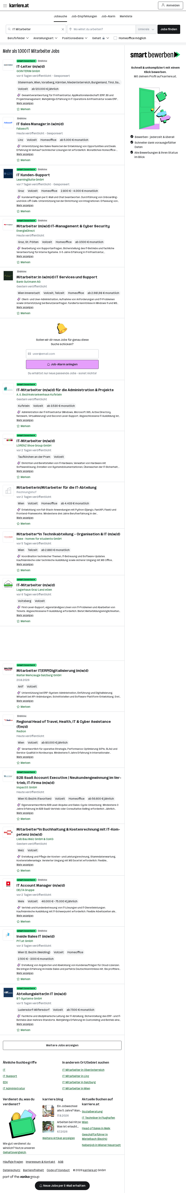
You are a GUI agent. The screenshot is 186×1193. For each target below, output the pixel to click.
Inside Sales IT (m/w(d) (35, 936)
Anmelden (173, 5)
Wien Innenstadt (29, 293)
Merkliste (126, 16)
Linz (20, 140)
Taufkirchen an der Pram (34, 457)
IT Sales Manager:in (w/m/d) (40, 124)
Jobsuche (60, 16)
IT (4, 1070)
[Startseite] (20, 5)
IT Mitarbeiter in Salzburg (79, 1082)
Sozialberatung (92, 1111)
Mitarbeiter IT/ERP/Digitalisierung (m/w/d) (52, 670)
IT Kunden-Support (33, 175)
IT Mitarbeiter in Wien (76, 1088)
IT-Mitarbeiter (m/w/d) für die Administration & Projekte (65, 390)
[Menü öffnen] (5, 5)
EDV (5, 1082)
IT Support (10, 1076)
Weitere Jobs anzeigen (62, 1045)
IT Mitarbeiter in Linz (75, 1076)
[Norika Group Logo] (21, 1177)
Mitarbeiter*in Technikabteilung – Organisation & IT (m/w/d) (68, 534)
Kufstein (24, 406)
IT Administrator (14, 1088)
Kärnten (61, 82)
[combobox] (36, 29)
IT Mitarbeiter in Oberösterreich (83, 1070)
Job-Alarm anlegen (64, 364)
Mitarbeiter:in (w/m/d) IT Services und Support (57, 277)
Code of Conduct (58, 1170)
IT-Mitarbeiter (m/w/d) (36, 441)
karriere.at (91, 1104)
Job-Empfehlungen (84, 16)
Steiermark (26, 82)
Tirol (111, 82)
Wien (37, 82)
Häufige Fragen (13, 1162)
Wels (21, 901)
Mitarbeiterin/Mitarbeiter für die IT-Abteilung (56, 487)
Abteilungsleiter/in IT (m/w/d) (41, 994)
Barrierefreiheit (33, 1170)
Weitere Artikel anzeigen (59, 1138)
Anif (20, 686)
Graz (21, 191)
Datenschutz (11, 1170)
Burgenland (99, 82)
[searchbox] (62, 353)
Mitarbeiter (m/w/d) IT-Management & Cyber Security (63, 226)
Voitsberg (24, 601)
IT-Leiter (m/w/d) (31, 66)
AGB (60, 1162)
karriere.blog (53, 1099)
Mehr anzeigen (25, 103)
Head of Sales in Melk (96, 1128)
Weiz (21, 850)
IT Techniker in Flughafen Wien (98, 1120)
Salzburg (121, 82)
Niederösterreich (79, 82)
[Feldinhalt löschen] (63, 29)
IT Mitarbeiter (38, 51)
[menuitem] (20, 39)
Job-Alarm (108, 16)
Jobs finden (169, 29)
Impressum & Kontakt (40, 1162)
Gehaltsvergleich (14, 1152)
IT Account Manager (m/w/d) (41, 885)
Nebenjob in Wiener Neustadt (101, 1145)
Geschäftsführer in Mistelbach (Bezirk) (95, 1137)
